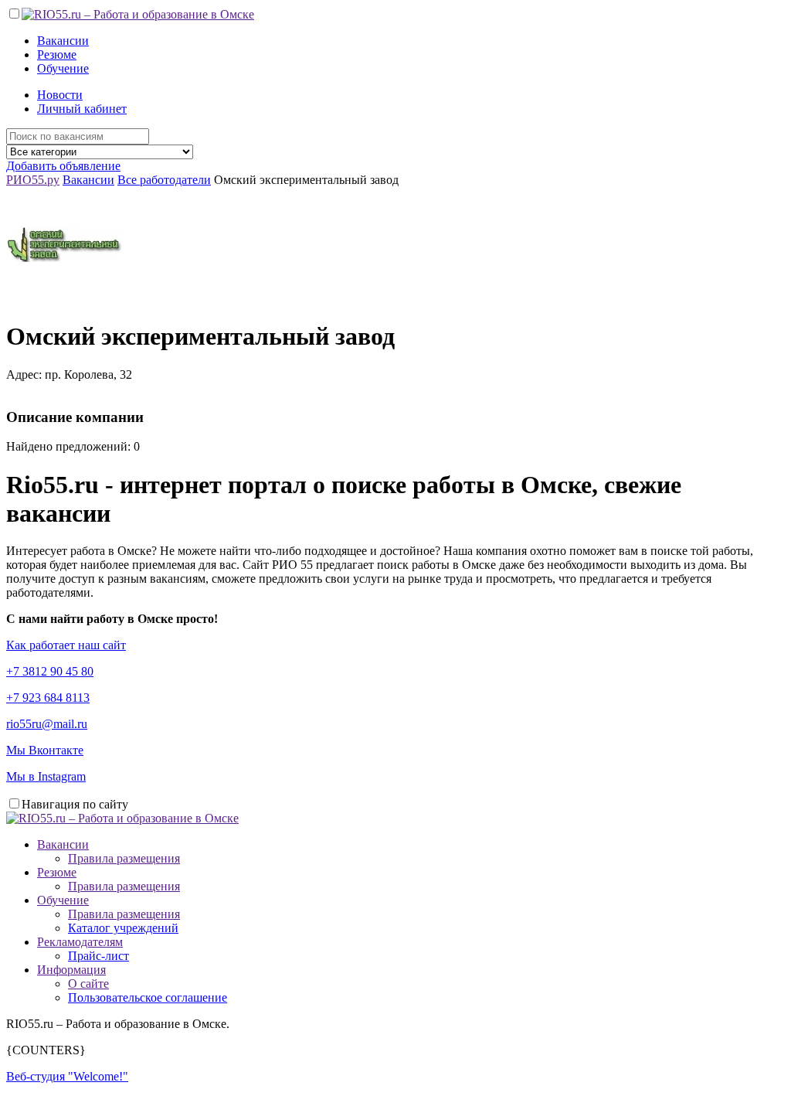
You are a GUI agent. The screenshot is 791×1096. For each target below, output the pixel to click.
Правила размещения (124, 858)
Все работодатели (164, 179)
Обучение (63, 68)
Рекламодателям (80, 941)
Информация (71, 969)
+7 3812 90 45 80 (49, 671)
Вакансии (63, 40)
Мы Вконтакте (44, 750)
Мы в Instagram (46, 776)
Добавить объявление (63, 165)
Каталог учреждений (123, 927)
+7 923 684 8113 (48, 697)
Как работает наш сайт (66, 645)
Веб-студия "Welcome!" (67, 1076)
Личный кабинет (82, 108)
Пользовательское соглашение (147, 997)
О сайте (88, 983)
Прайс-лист (98, 955)
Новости (60, 94)
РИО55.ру (32, 179)
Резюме (56, 54)
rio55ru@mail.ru (46, 723)
